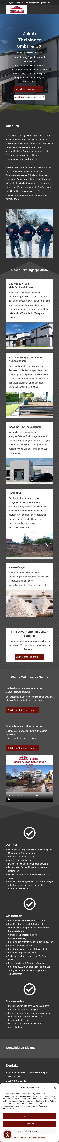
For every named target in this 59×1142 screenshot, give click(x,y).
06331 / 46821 (17, 3)
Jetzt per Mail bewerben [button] (21, 710)
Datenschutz (31, 1138)
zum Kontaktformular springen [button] (28, 97)
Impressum (42, 1138)
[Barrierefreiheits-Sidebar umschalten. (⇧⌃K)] (7, 1134)
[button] (55, 1087)
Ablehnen (29, 1123)
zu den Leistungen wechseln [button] (27, 89)
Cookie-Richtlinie (19, 1138)
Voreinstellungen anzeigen (29, 1131)
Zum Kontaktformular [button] (27, 657)
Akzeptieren (29, 1116)
